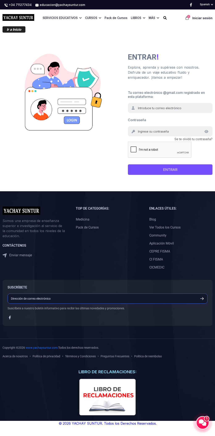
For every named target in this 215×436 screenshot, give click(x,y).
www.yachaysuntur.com (42, 347)
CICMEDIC (156, 267)
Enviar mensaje (20, 255)
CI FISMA (156, 259)
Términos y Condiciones (80, 356)
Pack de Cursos (87, 227)
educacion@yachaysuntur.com (62, 5)
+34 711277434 (20, 5)
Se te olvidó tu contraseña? (193, 139)
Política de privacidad (46, 356)
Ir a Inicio (14, 29)
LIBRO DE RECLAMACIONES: (108, 371)
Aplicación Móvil (161, 243)
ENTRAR (170, 169)
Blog (152, 219)
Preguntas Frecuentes (115, 356)
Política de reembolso (148, 356)
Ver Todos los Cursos (165, 227)
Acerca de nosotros (15, 356)
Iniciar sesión (202, 18)
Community (157, 235)
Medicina (82, 219)
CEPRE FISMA (159, 251)
